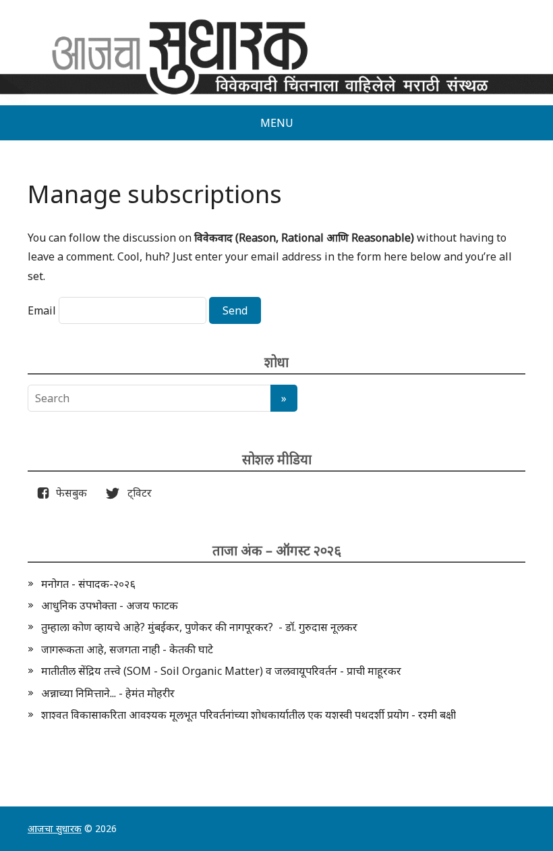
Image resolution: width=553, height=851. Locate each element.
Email (42, 310)
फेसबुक (69, 492)
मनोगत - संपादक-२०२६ (88, 583)
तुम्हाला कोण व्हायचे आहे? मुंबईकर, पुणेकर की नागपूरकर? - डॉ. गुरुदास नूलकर (199, 627)
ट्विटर (135, 492)
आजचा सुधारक (55, 828)
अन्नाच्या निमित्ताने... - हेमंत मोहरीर (108, 693)
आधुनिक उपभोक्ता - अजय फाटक (109, 605)
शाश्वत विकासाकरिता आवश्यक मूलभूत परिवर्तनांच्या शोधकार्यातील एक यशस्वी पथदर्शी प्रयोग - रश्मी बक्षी (248, 714)
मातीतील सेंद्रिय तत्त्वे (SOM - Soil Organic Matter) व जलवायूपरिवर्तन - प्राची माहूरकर (221, 670)
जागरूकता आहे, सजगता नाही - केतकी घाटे (127, 649)
